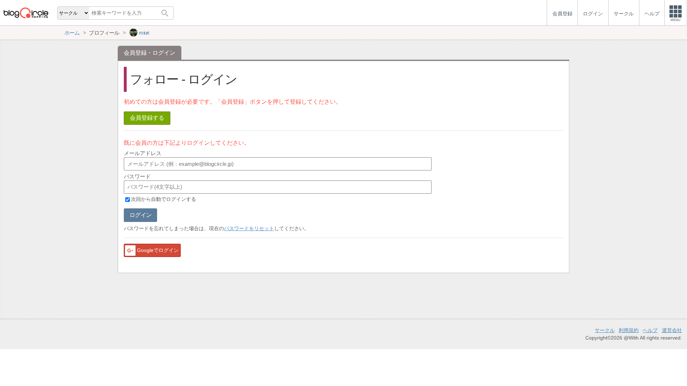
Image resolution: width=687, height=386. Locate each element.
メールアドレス (142, 153)
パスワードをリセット (249, 228)
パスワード (137, 176)
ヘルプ (650, 330)
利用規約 (629, 330)
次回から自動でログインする (163, 199)
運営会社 (672, 330)
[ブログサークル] (26, 12)
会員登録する (147, 118)
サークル (605, 330)
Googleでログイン (158, 250)
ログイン (140, 215)
